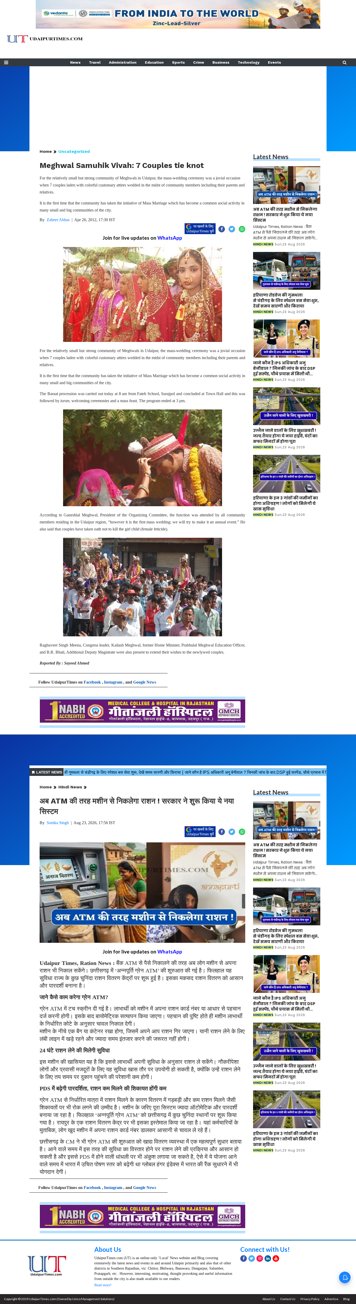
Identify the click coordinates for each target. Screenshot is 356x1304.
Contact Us (288, 1299)
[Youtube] (276, 1258)
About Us (107, 1249)
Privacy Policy (310, 1299)
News (75, 62)
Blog (346, 1299)
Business (220, 62)
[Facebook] (243, 1258)
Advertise (331, 1299)
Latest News (271, 156)
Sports (178, 62)
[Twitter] (251, 1258)
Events (274, 62)
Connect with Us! (265, 1249)
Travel (95, 62)
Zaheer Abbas (58, 220)
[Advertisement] (178, 102)
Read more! (103, 1285)
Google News (144, 682)
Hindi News (70, 786)
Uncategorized (74, 151)
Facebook (92, 682)
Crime (198, 62)
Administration (123, 62)
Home (46, 151)
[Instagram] (259, 1258)
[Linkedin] (268, 1258)
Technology (249, 62)
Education (154, 62)
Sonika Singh (58, 822)
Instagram (113, 682)
